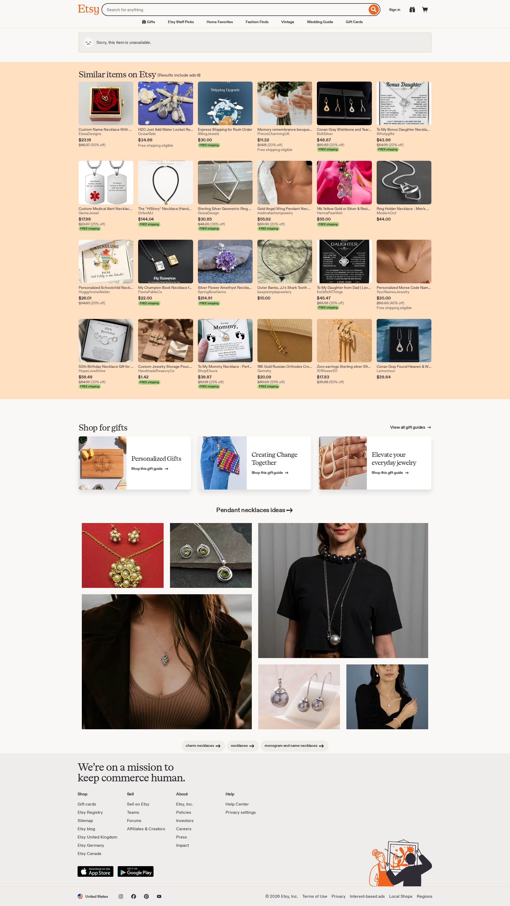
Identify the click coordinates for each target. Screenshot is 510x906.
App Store (95, 871)
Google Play (136, 871)
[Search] (373, 9)
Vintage (287, 22)
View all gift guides (408, 427)
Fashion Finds (257, 22)
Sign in (394, 9)
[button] (93, 896)
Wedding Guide (320, 22)
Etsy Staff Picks (181, 22)
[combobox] (234, 9)
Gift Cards (354, 22)
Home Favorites (220, 22)
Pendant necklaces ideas (250, 509)
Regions (424, 896)
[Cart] (425, 9)
